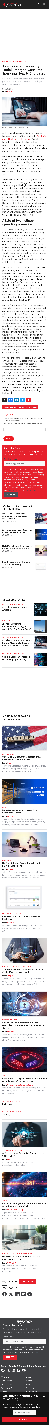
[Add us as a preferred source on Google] (28, 400)
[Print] (4, 400)
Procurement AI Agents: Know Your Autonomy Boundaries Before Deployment (24, 1079)
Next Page (27, 1281)
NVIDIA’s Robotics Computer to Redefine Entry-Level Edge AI (17, 547)
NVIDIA (10, 869)
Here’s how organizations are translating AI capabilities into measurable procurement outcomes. (20, 1268)
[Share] (10, 400)
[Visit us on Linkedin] (17, 1294)
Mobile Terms (14, 490)
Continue (24, 1420)
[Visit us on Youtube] (29, 1294)
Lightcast (7, 1104)
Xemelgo (11, 816)
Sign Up (11, 494)
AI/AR (4, 807)
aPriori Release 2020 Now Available (15, 608)
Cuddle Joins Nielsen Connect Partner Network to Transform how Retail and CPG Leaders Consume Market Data (17, 643)
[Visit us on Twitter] (10, 1294)
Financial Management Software (17, 967)
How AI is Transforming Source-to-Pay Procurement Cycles (21, 1257)
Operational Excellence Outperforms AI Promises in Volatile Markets (15, 516)
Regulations (8, 754)
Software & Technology (14, 62)
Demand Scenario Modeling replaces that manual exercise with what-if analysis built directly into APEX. (23, 928)
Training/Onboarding (12, 1150)
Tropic (10, 976)
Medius (10, 1032)
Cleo (9, 763)
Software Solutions (11, 914)
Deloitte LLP (12, 92)
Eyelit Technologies (16, 1210)
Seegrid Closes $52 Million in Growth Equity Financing (16, 658)
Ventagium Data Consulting (20, 1085)
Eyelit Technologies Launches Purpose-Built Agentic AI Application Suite (24, 1204)
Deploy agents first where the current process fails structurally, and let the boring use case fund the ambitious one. (24, 1090)
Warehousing (8, 621)
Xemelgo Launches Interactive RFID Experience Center (17, 531)
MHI (8, 1159)
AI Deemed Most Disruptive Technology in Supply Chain (23, 1154)
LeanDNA (11, 923)
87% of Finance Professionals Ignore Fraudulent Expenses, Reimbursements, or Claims (23, 1025)
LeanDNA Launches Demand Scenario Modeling (16, 563)
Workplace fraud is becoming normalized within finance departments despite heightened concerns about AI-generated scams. (24, 1037)
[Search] (38, 4)
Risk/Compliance (9, 1020)
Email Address (11, 459)
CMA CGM (11, 1263)
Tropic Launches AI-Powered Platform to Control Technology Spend (22, 970)
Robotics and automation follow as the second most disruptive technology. (22, 1163)
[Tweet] (22, 400)
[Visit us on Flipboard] (23, 1294)
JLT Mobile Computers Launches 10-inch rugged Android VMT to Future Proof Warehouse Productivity (16, 627)
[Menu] (44, 4)
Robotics (6, 860)
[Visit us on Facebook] (4, 1294)
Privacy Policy (31, 490)
